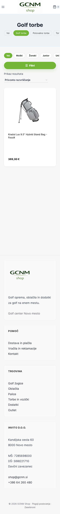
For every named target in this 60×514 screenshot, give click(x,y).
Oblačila (13, 388)
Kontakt (13, 353)
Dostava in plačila (20, 343)
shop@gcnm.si (18, 477)
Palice (12, 394)
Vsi (8, 33)
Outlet (12, 410)
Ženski (32, 55)
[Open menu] (3, 6)
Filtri (32, 65)
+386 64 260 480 (20, 482)
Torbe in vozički (18, 399)
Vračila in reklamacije (22, 348)
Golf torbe (21, 33)
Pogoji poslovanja (41, 503)
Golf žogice (15, 383)
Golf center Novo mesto (24, 313)
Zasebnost (30, 507)
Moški (19, 55)
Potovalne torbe (41, 33)
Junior (46, 55)
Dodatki (13, 404)
